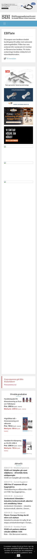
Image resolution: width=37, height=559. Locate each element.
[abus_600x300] (18, 152)
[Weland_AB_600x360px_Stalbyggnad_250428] (18, 189)
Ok (18, 555)
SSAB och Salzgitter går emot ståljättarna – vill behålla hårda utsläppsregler (16, 472)
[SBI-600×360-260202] (18, 116)
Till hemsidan (11, 58)
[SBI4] (18, 6)
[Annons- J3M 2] (18, 135)
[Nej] (34, 551)
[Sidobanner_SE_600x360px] (18, 78)
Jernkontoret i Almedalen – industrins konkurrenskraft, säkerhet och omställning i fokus (18, 501)
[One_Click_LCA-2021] (18, 170)
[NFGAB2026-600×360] (18, 97)
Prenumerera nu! (10, 385)
